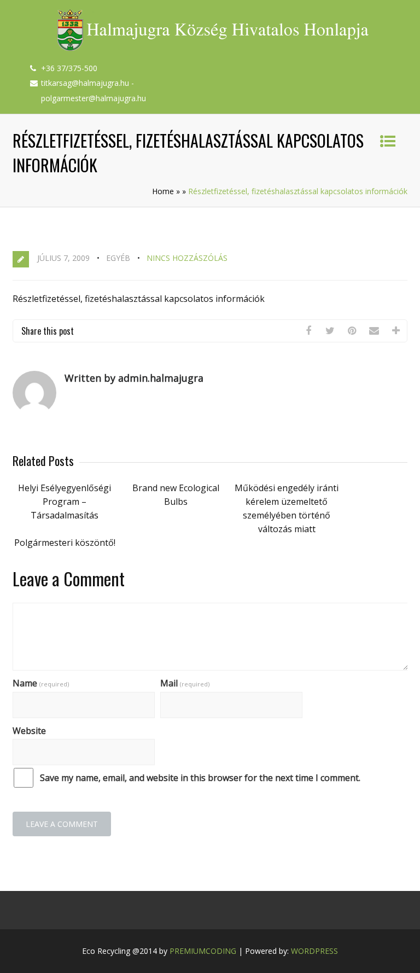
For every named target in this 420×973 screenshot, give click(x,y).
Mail (184, 683)
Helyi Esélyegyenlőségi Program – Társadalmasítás (64, 501)
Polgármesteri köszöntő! (64, 543)
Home (163, 191)
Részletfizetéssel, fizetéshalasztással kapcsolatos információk (139, 299)
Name (41, 683)
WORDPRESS (314, 951)
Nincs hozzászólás (187, 258)
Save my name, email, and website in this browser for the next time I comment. (200, 778)
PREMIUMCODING (203, 951)
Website (29, 731)
